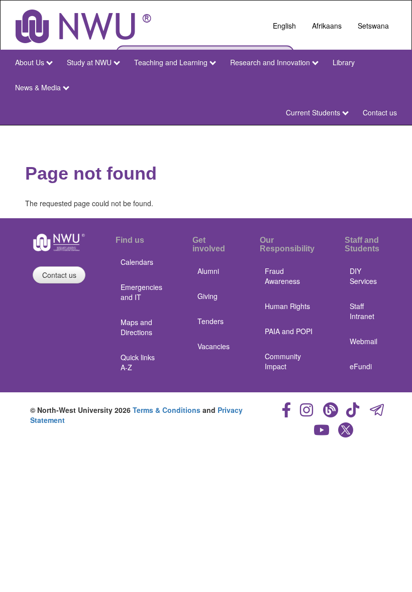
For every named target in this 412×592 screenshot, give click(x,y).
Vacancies (213, 346)
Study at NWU (89, 62)
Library (344, 62)
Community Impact (283, 361)
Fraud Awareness (282, 276)
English (284, 26)
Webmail (363, 341)
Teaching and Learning (171, 62)
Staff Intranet (362, 311)
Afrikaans (327, 26)
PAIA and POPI (289, 331)
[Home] (83, 26)
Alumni (208, 271)
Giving (207, 296)
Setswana (373, 26)
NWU (386, 134)
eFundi (361, 366)
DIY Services (363, 276)
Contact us (380, 112)
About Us (29, 62)
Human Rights (287, 306)
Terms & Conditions (166, 410)
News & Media (38, 87)
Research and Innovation (270, 62)
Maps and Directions (136, 327)
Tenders (210, 321)
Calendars (137, 262)
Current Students (313, 112)
